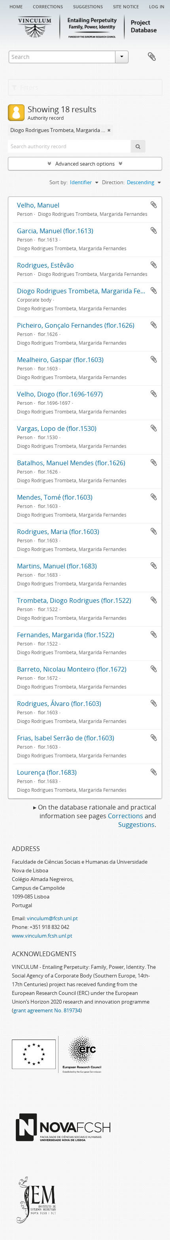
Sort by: (58, 182)
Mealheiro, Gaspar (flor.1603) (60, 359)
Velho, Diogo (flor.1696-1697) (60, 394)
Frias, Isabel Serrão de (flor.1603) (65, 738)
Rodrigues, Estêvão (45, 265)
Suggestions (88, 6)
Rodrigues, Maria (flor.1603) (58, 531)
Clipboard (152, 57)
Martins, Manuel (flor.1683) (57, 566)
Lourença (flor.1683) (47, 772)
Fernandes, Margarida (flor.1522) (65, 634)
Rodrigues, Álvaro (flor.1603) (59, 703)
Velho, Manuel (38, 205)
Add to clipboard (154, 205)
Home (16, 6)
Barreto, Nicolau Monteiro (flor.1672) (72, 669)
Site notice (126, 6)
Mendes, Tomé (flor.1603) (55, 497)
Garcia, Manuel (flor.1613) (55, 230)
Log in (156, 6)
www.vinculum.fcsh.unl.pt (42, 935)
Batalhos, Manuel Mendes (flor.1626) (71, 463)
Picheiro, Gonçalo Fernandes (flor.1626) (75, 325)
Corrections (48, 6)
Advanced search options (85, 163)
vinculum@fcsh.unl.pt (52, 918)
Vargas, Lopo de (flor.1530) (56, 428)
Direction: (113, 182)
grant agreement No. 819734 (46, 1010)
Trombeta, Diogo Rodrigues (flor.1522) (74, 600)
